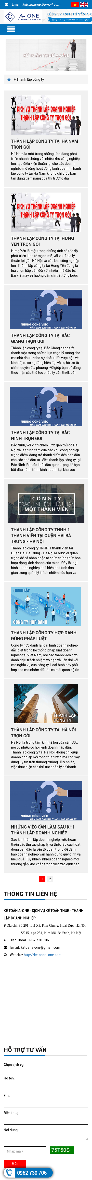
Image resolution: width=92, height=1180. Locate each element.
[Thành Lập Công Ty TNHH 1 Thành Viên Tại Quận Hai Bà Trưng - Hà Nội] (46, 503)
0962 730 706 (32, 1173)
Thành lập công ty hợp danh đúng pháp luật (44, 635)
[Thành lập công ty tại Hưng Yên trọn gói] (46, 212)
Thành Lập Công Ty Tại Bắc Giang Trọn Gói (40, 338)
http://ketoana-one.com (42, 955)
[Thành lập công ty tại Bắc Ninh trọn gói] (46, 406)
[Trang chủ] (23, 16)
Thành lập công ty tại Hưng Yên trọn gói (42, 241)
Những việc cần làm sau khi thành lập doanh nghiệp (42, 829)
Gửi (15, 1163)
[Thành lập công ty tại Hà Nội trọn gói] (46, 703)
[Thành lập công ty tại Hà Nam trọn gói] (46, 115)
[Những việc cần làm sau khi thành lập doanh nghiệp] (46, 800)
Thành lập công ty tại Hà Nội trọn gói (43, 732)
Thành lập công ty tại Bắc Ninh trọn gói (40, 435)
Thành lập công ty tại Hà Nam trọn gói (44, 144)
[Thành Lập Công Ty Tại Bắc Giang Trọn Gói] (46, 309)
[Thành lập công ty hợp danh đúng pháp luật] (46, 606)
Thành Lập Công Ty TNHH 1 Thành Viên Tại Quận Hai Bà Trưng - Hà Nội (41, 535)
